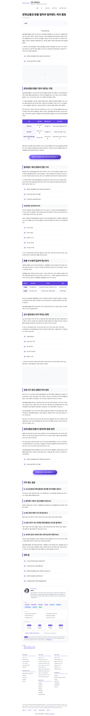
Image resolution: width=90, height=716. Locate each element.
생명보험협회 (40, 690)
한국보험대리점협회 (41, 694)
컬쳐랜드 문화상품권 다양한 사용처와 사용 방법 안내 (38, 56)
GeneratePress (51, 713)
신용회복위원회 (56, 685)
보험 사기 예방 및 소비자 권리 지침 (44, 665)
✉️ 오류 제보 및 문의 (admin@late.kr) (49, 633)
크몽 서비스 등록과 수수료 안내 (29, 646)
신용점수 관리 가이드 (57, 665)
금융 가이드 (54, 8)
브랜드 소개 (24, 657)
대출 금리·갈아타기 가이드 (58, 661)
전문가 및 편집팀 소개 (25, 661)
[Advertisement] (45, 74)
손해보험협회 (40, 692)
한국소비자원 (24, 677)
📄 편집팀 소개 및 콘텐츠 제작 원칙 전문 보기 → (32, 633)
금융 (41, 8)
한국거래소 (56, 686)
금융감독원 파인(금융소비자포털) (59, 677)
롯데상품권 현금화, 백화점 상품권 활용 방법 (36, 581)
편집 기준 (29, 710)
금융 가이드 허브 (57, 657)
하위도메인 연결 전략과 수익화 (29, 648)
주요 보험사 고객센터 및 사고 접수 (43, 674)
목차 (26, 23)
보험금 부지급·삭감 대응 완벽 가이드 (44, 669)
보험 (37, 8)
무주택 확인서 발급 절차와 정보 (34, 199)
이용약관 (48, 710)
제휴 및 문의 (24, 667)
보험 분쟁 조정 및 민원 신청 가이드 (44, 663)
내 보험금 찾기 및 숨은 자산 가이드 (44, 661)
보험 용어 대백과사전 (41, 667)
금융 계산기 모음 (62, 8)
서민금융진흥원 (56, 683)
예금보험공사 (40, 685)
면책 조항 (35, 710)
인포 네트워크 (35, 2)
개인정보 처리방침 (25, 659)
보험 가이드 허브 (41, 657)
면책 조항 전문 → (49, 639)
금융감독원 (40, 686)
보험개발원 (24, 679)
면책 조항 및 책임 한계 (26, 665)
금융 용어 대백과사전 (57, 669)
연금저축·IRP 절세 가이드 (58, 663)
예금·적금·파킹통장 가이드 (58, 659)
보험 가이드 (47, 8)
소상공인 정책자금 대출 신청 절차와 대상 (36, 561)
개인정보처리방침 (41, 710)
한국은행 (23, 681)
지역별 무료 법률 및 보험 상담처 (43, 676)
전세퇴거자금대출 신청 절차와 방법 (34, 576)
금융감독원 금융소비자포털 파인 (27, 673)
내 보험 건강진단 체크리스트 (43, 659)
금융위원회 (24, 675)
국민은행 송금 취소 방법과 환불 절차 (44, 472)
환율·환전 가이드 (57, 667)
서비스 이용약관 (25, 663)
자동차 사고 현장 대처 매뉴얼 (43, 672)
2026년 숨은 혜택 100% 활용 (33, 61)
